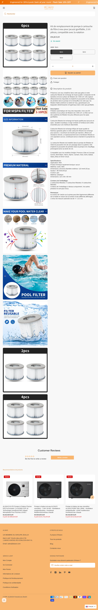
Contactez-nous (55, 548)
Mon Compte (7, 560)
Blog (51, 544)
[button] (94, 8)
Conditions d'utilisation (10, 587)
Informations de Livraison (11, 574)
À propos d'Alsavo (56, 535)
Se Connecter (7, 565)
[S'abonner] (92, 565)
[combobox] (49, 13)
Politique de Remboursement (13, 578)
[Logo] (49, 8)
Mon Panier (7, 569)
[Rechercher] (4, 13)
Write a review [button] (62, 457)
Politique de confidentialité (12, 583)
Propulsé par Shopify (20, 596)
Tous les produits (55, 539)
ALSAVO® (11, 596)
